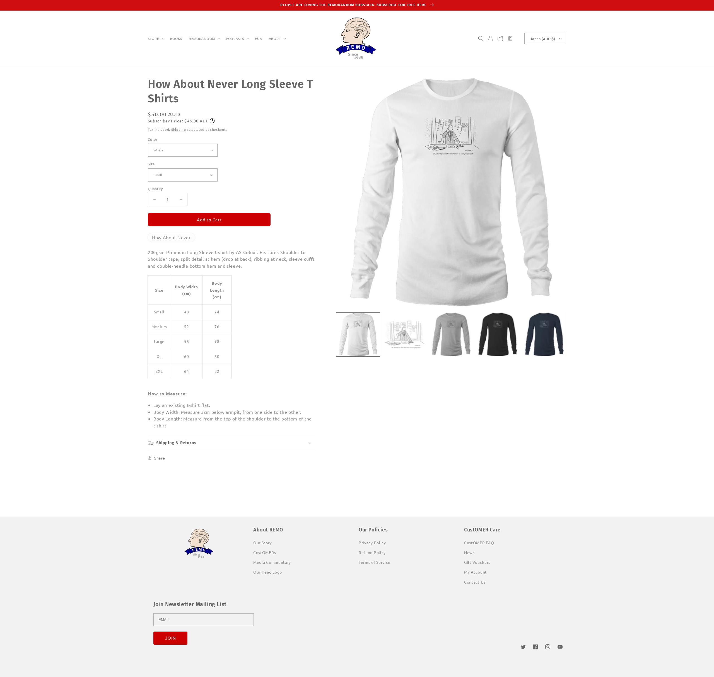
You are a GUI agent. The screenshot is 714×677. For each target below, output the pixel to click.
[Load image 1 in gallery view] (358, 334)
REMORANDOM (202, 39)
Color (153, 139)
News (469, 552)
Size (151, 163)
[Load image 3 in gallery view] (451, 334)
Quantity (155, 188)
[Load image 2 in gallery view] (404, 334)
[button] (155, 38)
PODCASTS (235, 39)
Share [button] (159, 457)
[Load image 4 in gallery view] (498, 334)
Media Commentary (272, 562)
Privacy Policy (372, 542)
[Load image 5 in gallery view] (544, 334)
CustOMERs (264, 552)
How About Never (171, 237)
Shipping (178, 129)
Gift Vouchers (477, 562)
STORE (153, 39)
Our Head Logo (267, 571)
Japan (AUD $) (542, 38)
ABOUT (275, 39)
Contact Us (475, 581)
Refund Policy (372, 552)
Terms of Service (374, 562)
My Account (475, 571)
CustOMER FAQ (479, 542)
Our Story (262, 542)
